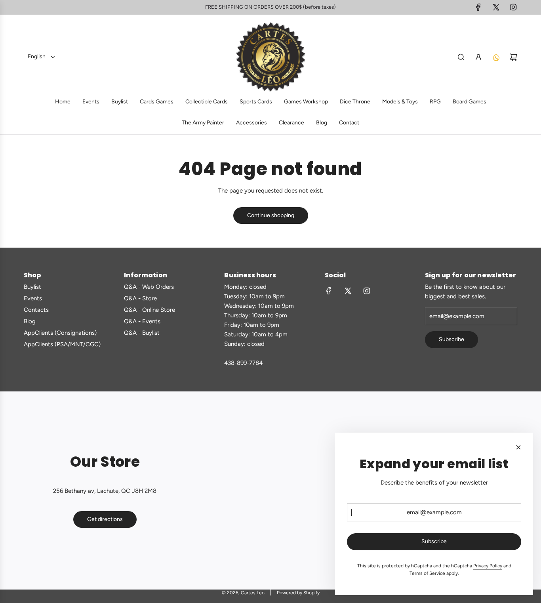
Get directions (105, 519)
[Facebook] (478, 7)
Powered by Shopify (298, 592)
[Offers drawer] (496, 57)
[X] (496, 7)
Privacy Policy (487, 566)
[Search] (461, 57)
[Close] (518, 447)
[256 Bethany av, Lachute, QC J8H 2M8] (270, 490)
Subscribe (451, 339)
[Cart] (513, 57)
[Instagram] (513, 7)
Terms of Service (427, 573)
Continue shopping (270, 215)
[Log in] (478, 57)
